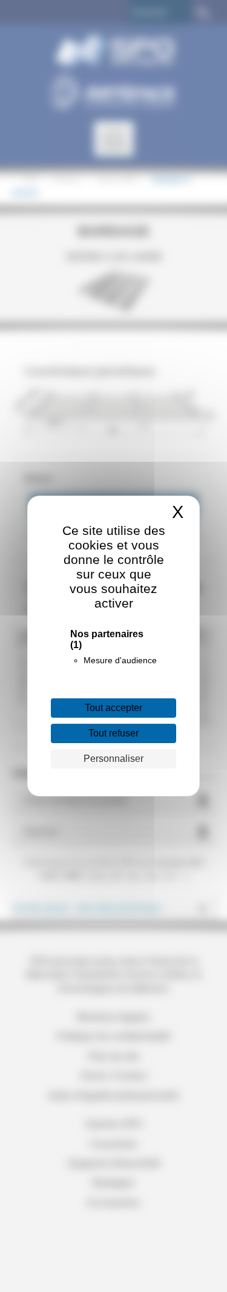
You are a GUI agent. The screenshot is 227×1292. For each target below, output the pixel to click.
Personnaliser (113, 758)
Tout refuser (113, 733)
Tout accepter (113, 708)
